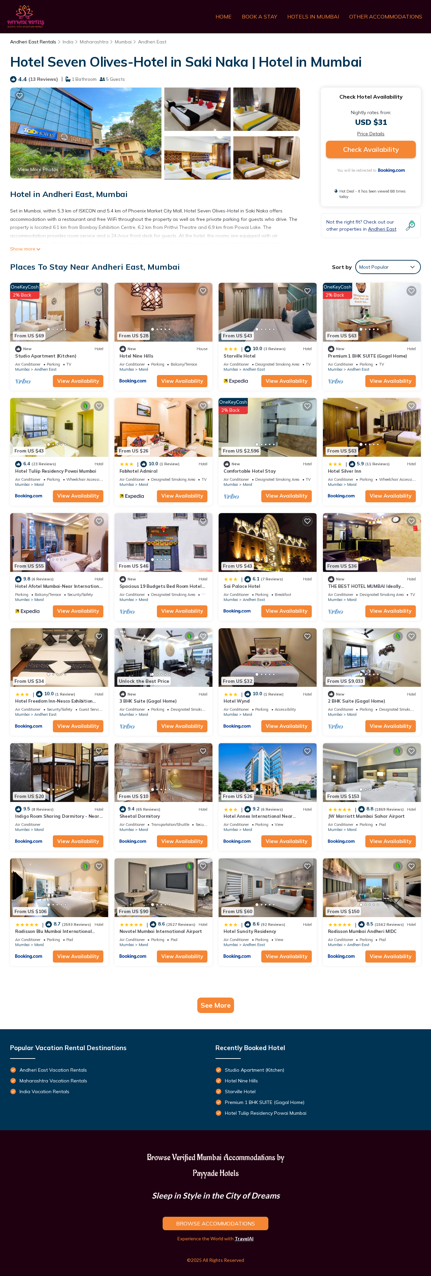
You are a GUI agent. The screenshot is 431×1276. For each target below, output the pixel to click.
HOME (224, 16)
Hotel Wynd (237, 701)
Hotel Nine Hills (136, 356)
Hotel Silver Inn (344, 471)
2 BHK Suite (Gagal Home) (356, 701)
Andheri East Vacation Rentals (53, 1070)
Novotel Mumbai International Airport (161, 931)
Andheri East (152, 42)
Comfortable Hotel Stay (249, 471)
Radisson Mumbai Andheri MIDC (362, 931)
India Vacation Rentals (44, 1091)
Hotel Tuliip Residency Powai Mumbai (55, 471)
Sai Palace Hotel (242, 586)
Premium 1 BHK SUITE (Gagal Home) (367, 356)
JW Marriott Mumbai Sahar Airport (366, 816)
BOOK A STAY (259, 16)
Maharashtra (94, 42)
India (68, 42)
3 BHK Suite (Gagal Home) (148, 701)
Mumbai (123, 42)
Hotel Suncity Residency (250, 931)
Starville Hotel (240, 356)
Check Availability (371, 149)
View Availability (78, 381)
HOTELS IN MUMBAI (313, 16)
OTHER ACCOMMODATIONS (385, 16)
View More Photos (38, 169)
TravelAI (244, 1238)
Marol (143, 369)
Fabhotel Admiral (139, 471)
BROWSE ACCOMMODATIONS (215, 1223)
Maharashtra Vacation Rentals (53, 1081)
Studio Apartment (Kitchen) (45, 356)
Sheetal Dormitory (140, 816)
